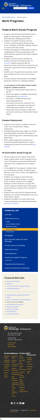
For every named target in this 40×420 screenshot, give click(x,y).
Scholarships (10, 232)
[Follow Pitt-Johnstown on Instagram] (17, 403)
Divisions (6, 370)
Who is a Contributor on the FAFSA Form (19, 300)
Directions (11, 344)
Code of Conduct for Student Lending (18, 286)
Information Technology (15, 373)
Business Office (14, 357)
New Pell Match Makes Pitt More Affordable (16, 240)
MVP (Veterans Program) (15, 378)
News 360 (28, 372)
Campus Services (29, 358)
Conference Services (15, 365)
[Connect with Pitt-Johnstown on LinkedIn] (20, 403)
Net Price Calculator (13, 309)
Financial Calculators (13, 307)
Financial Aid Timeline (13, 281)
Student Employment (13, 288)
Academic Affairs (7, 357)
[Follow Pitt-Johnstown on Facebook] (11, 403)
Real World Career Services (22, 382)
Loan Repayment (11, 253)
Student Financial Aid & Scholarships (17, 268)
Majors (6, 373)
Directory (30, 364)
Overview (8, 214)
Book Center (21, 357)
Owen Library (6, 376)
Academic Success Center (7, 366)
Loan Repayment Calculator (15, 304)
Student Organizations (23, 390)
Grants (8, 222)
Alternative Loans (11, 226)
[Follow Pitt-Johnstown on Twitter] (14, 403)
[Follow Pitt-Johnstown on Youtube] (23, 403)
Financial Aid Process (8, 17)
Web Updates (12, 346)
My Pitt (29, 362)
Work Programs (11, 229)
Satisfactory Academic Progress (16, 257)
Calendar (30, 366)
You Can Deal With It (13, 314)
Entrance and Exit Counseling (15, 245)
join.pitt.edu (23, 96)
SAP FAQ (8, 260)
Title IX (14, 396)
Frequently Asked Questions (15, 264)
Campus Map (12, 343)
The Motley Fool (11, 311)
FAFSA (8, 297)
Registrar (22, 387)
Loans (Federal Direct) (13, 224)
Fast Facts (9, 284)
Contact (29, 369)
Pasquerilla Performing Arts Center (15, 385)
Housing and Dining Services (22, 374)
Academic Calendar (7, 361)
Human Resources (15, 369)
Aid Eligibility (9, 235)
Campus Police (14, 361)
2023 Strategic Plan (14, 392)
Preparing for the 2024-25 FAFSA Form (18, 295)
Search (30, 8)
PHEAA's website (12, 203)
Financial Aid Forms (11, 249)
